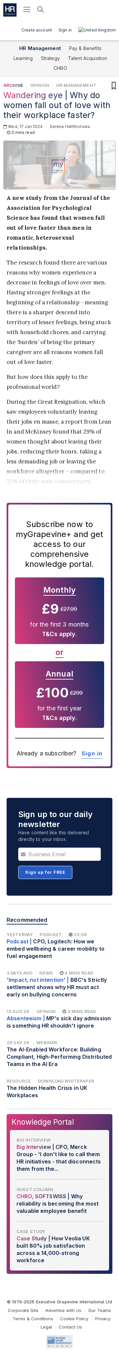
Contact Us (70, 1327)
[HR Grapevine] (10, 10)
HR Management (40, 48)
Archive (13, 85)
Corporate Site (23, 1310)
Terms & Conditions (33, 1318)
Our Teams (99, 1310)
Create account (36, 30)
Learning (23, 58)
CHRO (60, 68)
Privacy (102, 1318)
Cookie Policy (74, 1318)
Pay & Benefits (85, 48)
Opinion (39, 85)
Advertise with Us (63, 1310)
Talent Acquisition (87, 58)
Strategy (50, 58)
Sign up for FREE (45, 872)
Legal (46, 1327)
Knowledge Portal (43, 1121)
